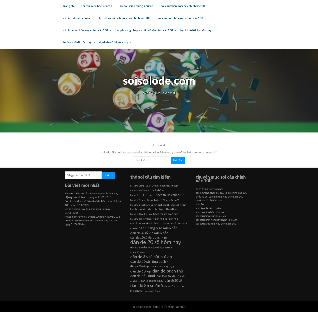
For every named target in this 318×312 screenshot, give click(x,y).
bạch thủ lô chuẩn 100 (170, 195)
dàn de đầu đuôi (142, 276)
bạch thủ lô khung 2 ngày (141, 200)
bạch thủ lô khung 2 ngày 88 (166, 200)
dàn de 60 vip (140, 271)
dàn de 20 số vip (137, 252)
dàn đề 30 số (173, 280)
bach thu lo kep (169, 185)
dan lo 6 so (137, 223)
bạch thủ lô (157, 190)
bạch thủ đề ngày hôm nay (141, 219)
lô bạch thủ (136, 290)
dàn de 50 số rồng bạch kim (151, 261)
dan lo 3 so (161, 218)
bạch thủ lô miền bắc (144, 209)
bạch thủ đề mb (169, 209)
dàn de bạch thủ (167, 271)
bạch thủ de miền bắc (139, 190)
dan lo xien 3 (169, 223)
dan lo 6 (173, 218)
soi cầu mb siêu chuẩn (76, 18)
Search (108, 175)
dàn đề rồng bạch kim (174, 286)
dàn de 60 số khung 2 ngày (162, 266)
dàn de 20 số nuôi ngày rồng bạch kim (151, 247)
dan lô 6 (133, 228)
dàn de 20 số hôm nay (155, 242)
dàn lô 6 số (134, 281)
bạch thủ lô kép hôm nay (195, 30)
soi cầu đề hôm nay (153, 291)
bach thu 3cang (137, 185)
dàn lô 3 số (163, 276)
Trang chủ (68, 6)
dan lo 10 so (153, 223)
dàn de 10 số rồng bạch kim (148, 237)
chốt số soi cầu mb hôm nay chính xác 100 (124, 18)
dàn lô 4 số (178, 276)
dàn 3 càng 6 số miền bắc (158, 228)
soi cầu (200, 204)
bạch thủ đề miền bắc (165, 213)
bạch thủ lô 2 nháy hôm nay (142, 195)
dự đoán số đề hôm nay (76, 42)
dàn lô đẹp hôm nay (152, 280)
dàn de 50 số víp (139, 266)
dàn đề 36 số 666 (146, 285)
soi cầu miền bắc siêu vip (96, 6)
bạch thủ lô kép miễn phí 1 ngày (172, 205)
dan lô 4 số (182, 223)
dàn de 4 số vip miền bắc (149, 233)
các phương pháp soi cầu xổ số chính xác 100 (144, 30)
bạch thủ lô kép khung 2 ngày (143, 205)
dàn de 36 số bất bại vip (151, 256)
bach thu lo (152, 185)
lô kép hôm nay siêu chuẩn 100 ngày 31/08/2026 (92, 216)
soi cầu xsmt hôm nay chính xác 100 (180, 18)
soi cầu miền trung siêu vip (136, 6)
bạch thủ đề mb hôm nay (141, 214)
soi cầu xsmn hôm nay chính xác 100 (183, 6)
